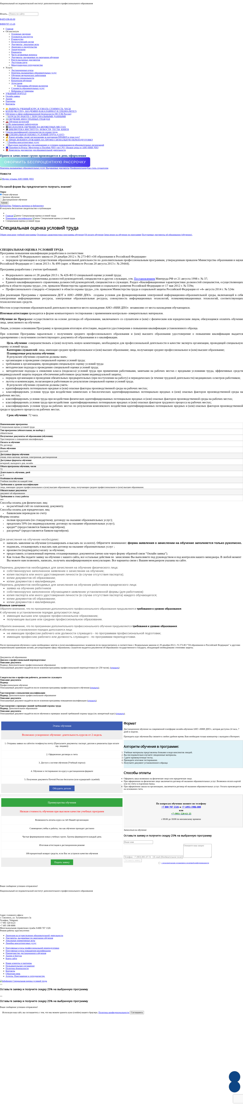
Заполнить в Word (121, 880)
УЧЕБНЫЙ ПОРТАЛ (16, 93)
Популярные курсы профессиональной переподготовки (32, 948)
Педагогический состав (22, 42)
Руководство (17, 39)
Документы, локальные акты (25, 44)
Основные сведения (21, 34)
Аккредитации (18, 49)
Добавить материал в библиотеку (28, 205)
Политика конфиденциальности (113, 1012)
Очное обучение (10, 194)
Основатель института (22, 36)
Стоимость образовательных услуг (28, 88)
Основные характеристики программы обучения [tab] (60, 234)
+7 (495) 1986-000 (191, 807)
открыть (115, 667)
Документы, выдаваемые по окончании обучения (35, 57)
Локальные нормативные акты (20, 940)
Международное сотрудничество (27, 65)
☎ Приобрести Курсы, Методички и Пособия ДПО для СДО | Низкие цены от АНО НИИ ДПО (52, 147)
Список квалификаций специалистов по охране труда (32, 132)
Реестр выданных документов (25, 60)
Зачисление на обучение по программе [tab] (122, 234)
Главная (9, 29)
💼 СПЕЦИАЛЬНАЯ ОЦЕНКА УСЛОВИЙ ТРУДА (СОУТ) (35, 134)
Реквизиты (16, 52)
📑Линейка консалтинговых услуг (22, 142)
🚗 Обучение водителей (17, 121)
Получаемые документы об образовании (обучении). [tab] (167, 234)
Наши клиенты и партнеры (19, 963)
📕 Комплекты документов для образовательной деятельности (36, 150)
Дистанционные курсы (22, 70)
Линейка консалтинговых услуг (21, 943)
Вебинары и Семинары (22, 91)
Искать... (4, 14)
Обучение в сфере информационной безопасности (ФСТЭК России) (38, 114)
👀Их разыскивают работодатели (22, 124)
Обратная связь (13, 973)
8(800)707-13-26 (7, 24)
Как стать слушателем (97, 168)
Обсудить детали (62, 788)
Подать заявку (62, 862)
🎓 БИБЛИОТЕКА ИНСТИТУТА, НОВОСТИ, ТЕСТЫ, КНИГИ (37, 129)
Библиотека (5, 205)
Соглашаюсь (137, 1012)
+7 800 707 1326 (170, 807)
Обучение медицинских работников (28, 75)
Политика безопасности (17, 968)
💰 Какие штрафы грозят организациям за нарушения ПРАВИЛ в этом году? (43, 137)
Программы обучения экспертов (32, 86)
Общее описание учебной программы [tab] (18, 234)
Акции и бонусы (14, 956)
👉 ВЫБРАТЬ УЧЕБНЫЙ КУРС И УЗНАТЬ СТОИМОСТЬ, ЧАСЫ (38, 109)
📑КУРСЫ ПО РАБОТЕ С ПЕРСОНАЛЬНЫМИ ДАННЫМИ (36, 116)
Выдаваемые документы (57, 168)
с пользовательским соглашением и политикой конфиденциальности (185, 863)
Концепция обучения (21, 80)
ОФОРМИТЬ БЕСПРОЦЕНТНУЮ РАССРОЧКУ (45, 162)
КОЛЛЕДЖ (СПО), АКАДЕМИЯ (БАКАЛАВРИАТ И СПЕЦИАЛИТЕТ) (41, 111)
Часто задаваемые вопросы (24, 54)
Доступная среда (19, 62)
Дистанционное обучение (14, 199)
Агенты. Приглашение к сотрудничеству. (25, 976)
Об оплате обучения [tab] (94, 234)
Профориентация (78, 168)
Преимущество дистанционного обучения (26, 953)
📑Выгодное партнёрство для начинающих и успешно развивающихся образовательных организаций (55, 145)
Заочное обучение (11, 197)
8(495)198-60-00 (7, 19)
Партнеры (10, 101)
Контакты (10, 104)
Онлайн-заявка (13, 96)
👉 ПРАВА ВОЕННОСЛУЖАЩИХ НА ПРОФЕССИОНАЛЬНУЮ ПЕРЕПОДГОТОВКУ (49, 140)
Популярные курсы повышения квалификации (28, 950)
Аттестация (16, 83)
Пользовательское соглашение (20, 966)
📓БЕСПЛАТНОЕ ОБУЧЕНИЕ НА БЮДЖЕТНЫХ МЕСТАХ (36, 127)
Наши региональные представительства (19, 11)
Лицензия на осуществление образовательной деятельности (34, 935)
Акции (9, 99)
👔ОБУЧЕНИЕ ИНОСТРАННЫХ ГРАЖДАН (28, 119)
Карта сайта (11, 958)
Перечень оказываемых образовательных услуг (34, 73)
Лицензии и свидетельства (24, 47)
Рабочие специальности (22, 78)
